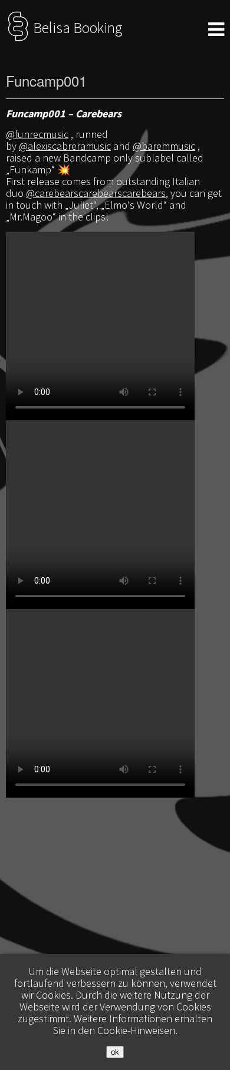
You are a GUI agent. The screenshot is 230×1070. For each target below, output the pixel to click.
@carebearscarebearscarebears (96, 193)
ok (115, 1052)
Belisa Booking (76, 27)
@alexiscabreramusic (65, 146)
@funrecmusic (37, 134)
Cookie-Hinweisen (136, 1030)
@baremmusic (164, 146)
